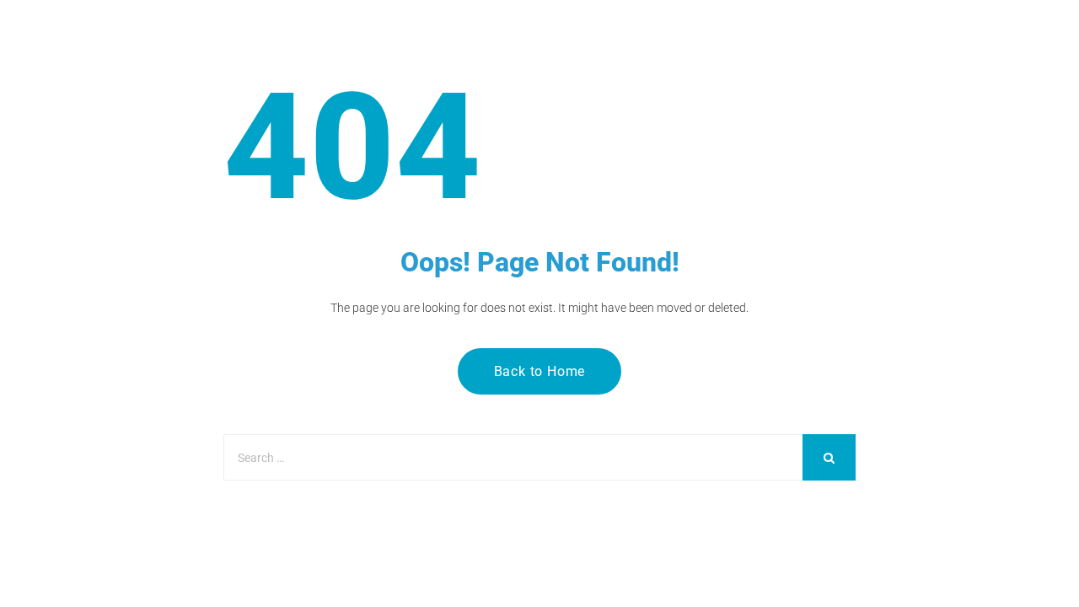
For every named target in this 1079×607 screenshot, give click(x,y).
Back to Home (540, 371)
